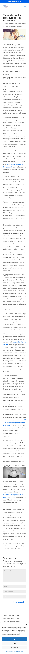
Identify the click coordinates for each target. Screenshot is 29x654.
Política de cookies (9, 651)
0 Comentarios (19, 26)
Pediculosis (12, 26)
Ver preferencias (14, 647)
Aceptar (14, 639)
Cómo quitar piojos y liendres (11, 621)
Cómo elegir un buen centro (11, 618)
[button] (26, 624)
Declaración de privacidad (18, 651)
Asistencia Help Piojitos (9, 23)
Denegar (14, 643)
